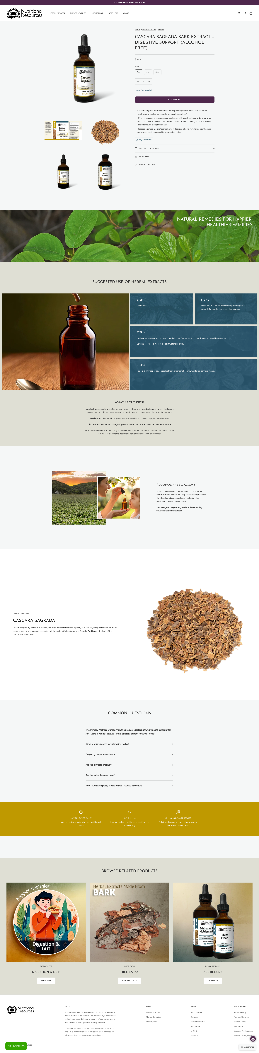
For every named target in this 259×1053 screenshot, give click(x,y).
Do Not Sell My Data (243, 1036)
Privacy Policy (240, 1012)
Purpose (194, 1017)
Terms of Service (241, 1017)
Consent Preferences (243, 1031)
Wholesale (195, 1027)
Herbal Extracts (57, 13)
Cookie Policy (240, 1022)
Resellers (113, 13)
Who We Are (196, 1012)
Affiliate (194, 1031)
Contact (194, 1036)
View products (129, 981)
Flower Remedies (78, 13)
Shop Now (46, 981)
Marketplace (97, 13)
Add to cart (174, 99)
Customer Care (198, 1022)
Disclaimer (239, 1027)
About (126, 13)
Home (137, 29)
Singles (161, 29)
